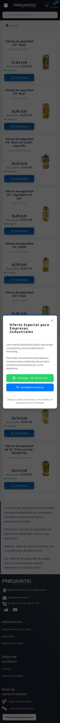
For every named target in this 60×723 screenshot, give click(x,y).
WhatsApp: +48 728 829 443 (32, 378)
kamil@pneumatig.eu (32, 387)
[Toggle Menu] (4, 4)
